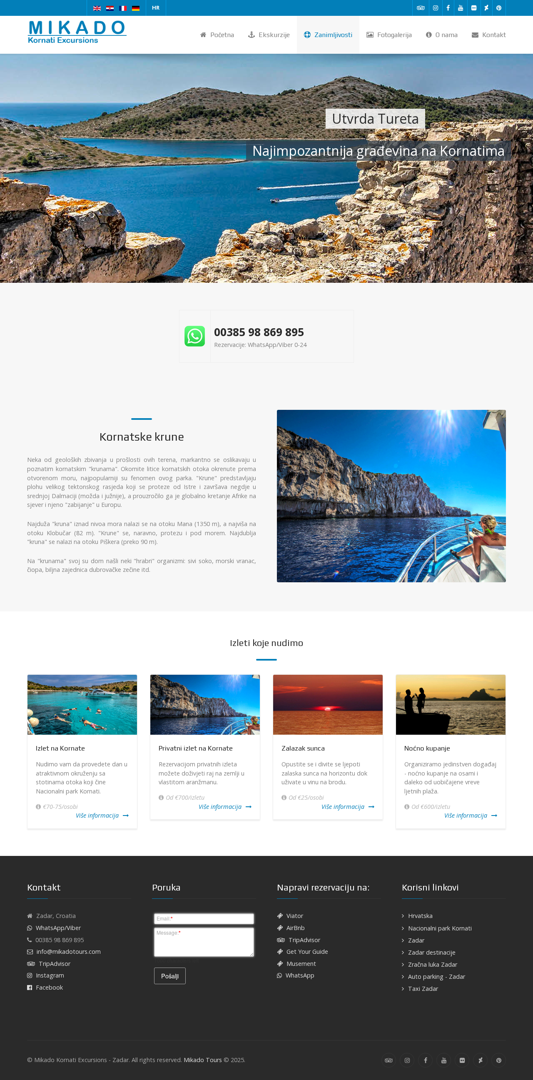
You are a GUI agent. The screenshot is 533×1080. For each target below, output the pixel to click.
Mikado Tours (203, 1060)
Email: (165, 918)
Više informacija (97, 815)
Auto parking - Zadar (436, 976)
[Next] (507, 751)
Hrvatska (420, 916)
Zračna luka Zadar (432, 964)
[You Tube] (461, 8)
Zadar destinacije (432, 952)
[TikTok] (487, 8)
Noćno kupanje (427, 748)
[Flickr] (474, 8)
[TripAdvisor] (420, 8)
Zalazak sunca (303, 748)
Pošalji (170, 975)
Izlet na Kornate (60, 748)
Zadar (416, 940)
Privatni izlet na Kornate (196, 748)
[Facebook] (448, 8)
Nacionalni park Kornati (440, 928)
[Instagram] (436, 8)
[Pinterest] (499, 8)
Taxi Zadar (423, 989)
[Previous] (26, 751)
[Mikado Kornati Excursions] (79, 32)
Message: (169, 932)
